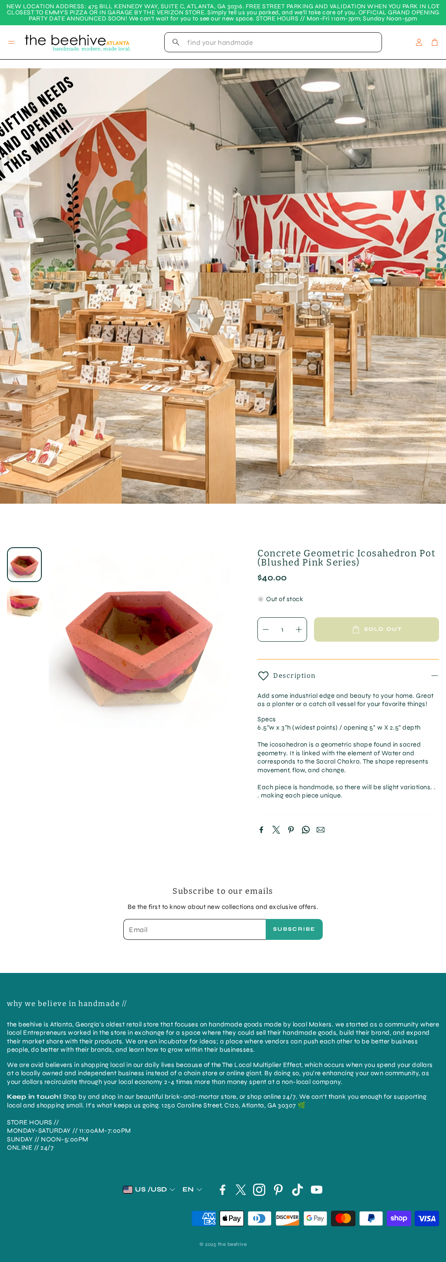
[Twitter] (276, 830)
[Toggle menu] (11, 42)
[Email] (320, 830)
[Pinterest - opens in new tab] (278, 1190)
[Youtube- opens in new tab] (317, 1190)
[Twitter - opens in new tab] (241, 1190)
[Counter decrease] (266, 629)
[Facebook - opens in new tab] (222, 1190)
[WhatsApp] (306, 830)
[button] (273, 42)
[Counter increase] (299, 629)
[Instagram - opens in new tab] (259, 1190)
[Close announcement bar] (437, 6)
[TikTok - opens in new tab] (297, 1190)
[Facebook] (261, 830)
